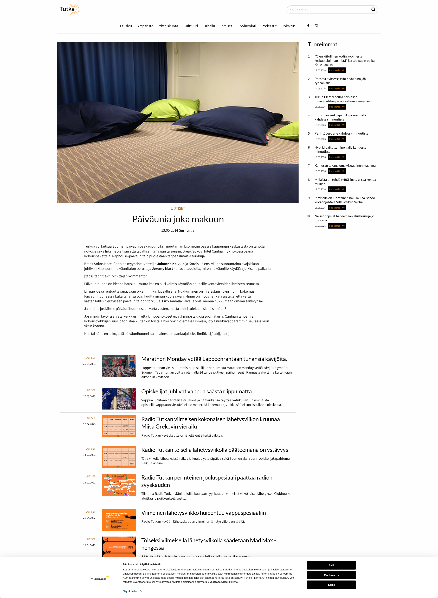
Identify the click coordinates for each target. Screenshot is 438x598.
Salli (331, 565)
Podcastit (269, 26)
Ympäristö (145, 26)
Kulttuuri (191, 26)
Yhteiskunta (168, 26)
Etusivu (126, 26)
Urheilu (209, 26)
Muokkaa (329, 575)
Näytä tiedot (130, 591)
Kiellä (331, 584)
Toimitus (288, 26)
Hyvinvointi (247, 26)
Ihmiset (226, 26)
